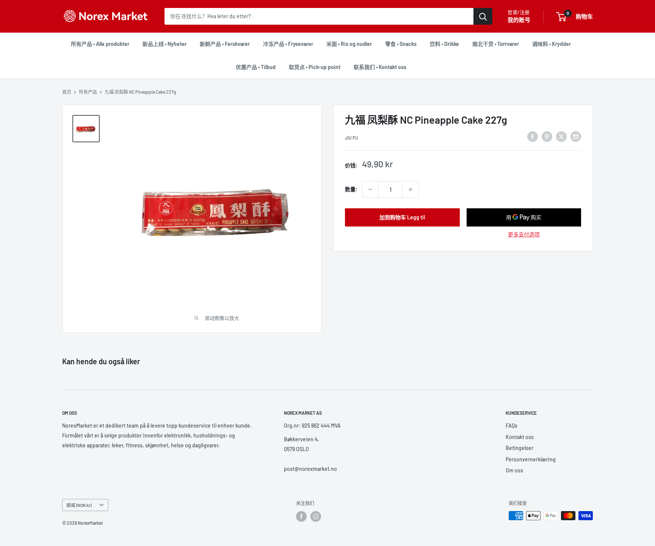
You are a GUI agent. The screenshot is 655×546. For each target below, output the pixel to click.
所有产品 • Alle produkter (100, 44)
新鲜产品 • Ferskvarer (225, 44)
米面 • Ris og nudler (349, 44)
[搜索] (482, 16)
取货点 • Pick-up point (314, 67)
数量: (351, 189)
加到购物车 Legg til (402, 217)
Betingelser (519, 448)
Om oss (514, 470)
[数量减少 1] (370, 189)
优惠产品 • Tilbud (256, 67)
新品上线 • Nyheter (164, 44)
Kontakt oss (520, 437)
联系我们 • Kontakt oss (380, 67)
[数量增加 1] (410, 189)
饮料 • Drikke (444, 44)
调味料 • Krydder (551, 44)
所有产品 (88, 91)
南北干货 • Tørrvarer (495, 44)
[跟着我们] (301, 516)
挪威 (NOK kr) (78, 505)
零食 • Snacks (401, 44)
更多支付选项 (524, 234)
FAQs (511, 425)
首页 (66, 91)
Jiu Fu (351, 137)
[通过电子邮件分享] (575, 136)
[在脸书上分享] (532, 136)
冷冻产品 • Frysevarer (288, 44)
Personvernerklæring (531, 459)
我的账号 (519, 19)
